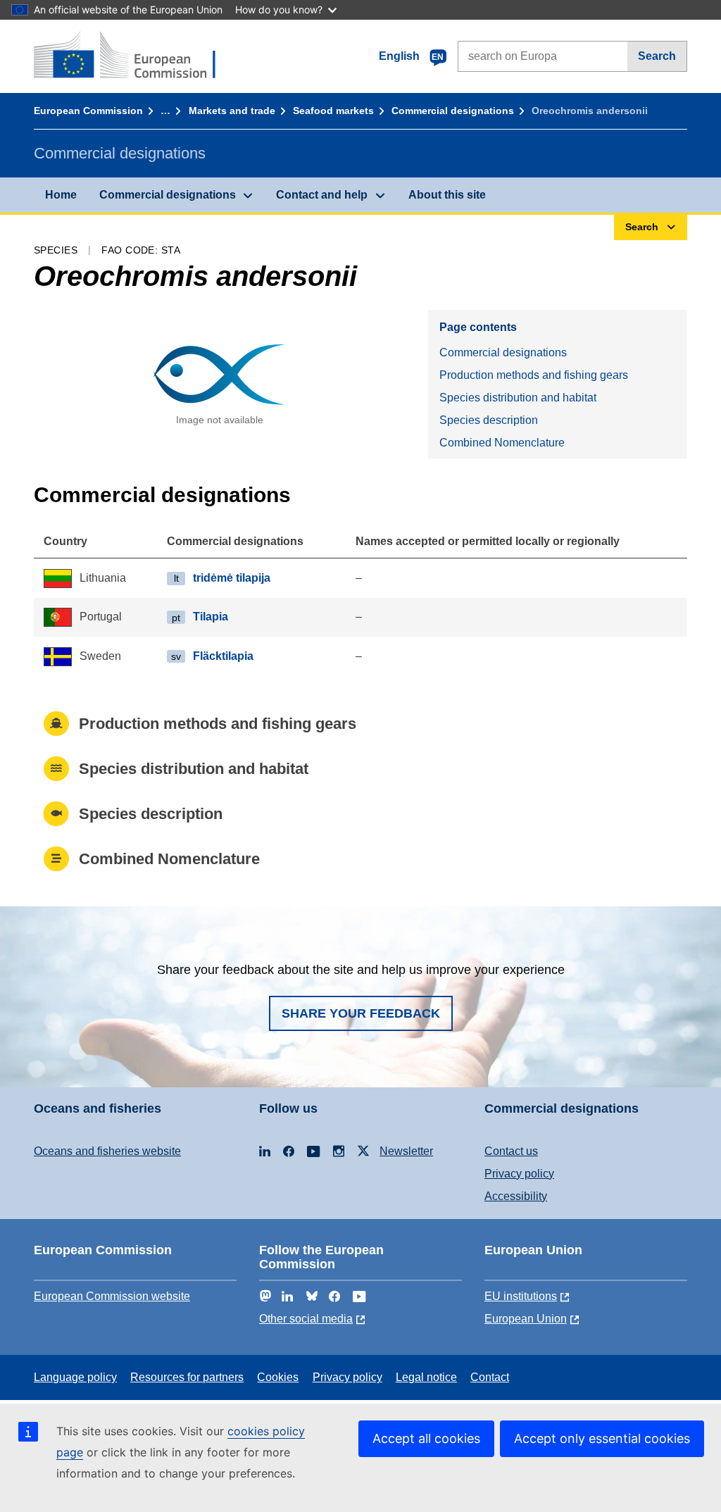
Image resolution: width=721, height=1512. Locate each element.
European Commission (88, 110)
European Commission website (112, 1296)
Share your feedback (361, 1013)
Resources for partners (187, 1377)
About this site (447, 195)
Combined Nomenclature (502, 443)
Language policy (75, 1377)
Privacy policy (519, 1174)
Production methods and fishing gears (533, 375)
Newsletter (406, 1151)
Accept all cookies (426, 1438)
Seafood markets (333, 110)
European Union (525, 1319)
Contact (489, 1377)
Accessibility (515, 1196)
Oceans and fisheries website (107, 1151)
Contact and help (322, 195)
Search (657, 56)
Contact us (511, 1151)
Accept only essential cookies (602, 1438)
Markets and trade (232, 110)
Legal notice (426, 1377)
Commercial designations (452, 110)
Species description (488, 420)
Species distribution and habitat (517, 398)
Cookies (278, 1377)
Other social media (306, 1319)
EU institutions (520, 1296)
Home (61, 195)
